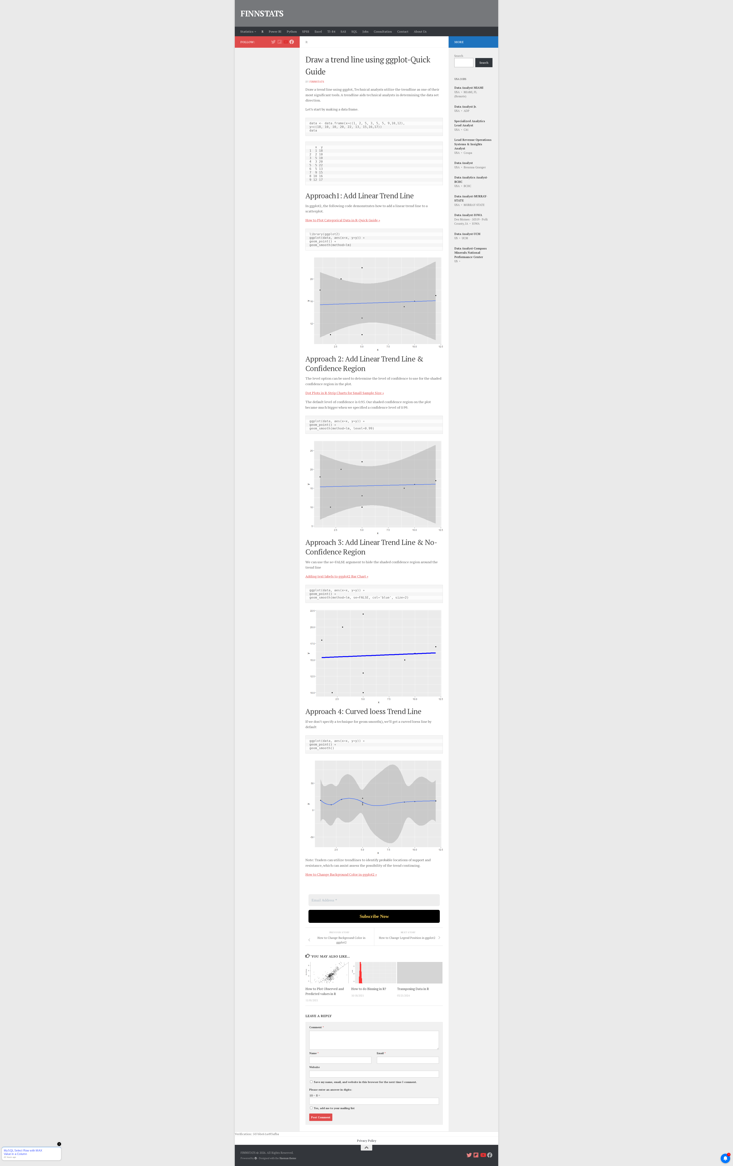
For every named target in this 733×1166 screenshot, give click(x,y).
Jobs (365, 31)
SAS (343, 31)
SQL (354, 31)
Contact (402, 31)
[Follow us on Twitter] (273, 42)
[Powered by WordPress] (255, 1158)
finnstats (316, 81)
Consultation (383, 31)
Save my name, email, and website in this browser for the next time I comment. (365, 1082)
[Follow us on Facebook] (291, 42)
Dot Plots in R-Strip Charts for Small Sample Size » (344, 393)
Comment (316, 1027)
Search (458, 56)
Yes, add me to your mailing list (334, 1108)
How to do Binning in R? (368, 989)
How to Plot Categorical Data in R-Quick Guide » (342, 220)
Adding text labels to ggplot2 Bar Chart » (336, 576)
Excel (318, 31)
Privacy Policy (366, 1141)
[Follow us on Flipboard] (279, 42)
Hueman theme (287, 1158)
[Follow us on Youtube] (285, 42)
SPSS (305, 31)
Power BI (275, 31)
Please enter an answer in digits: (330, 1089)
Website (314, 1067)
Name (314, 1053)
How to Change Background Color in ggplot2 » (341, 874)
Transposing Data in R (413, 989)
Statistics (246, 31)
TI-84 (331, 31)
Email (381, 1053)
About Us (420, 31)
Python (292, 31)
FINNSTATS (262, 13)
